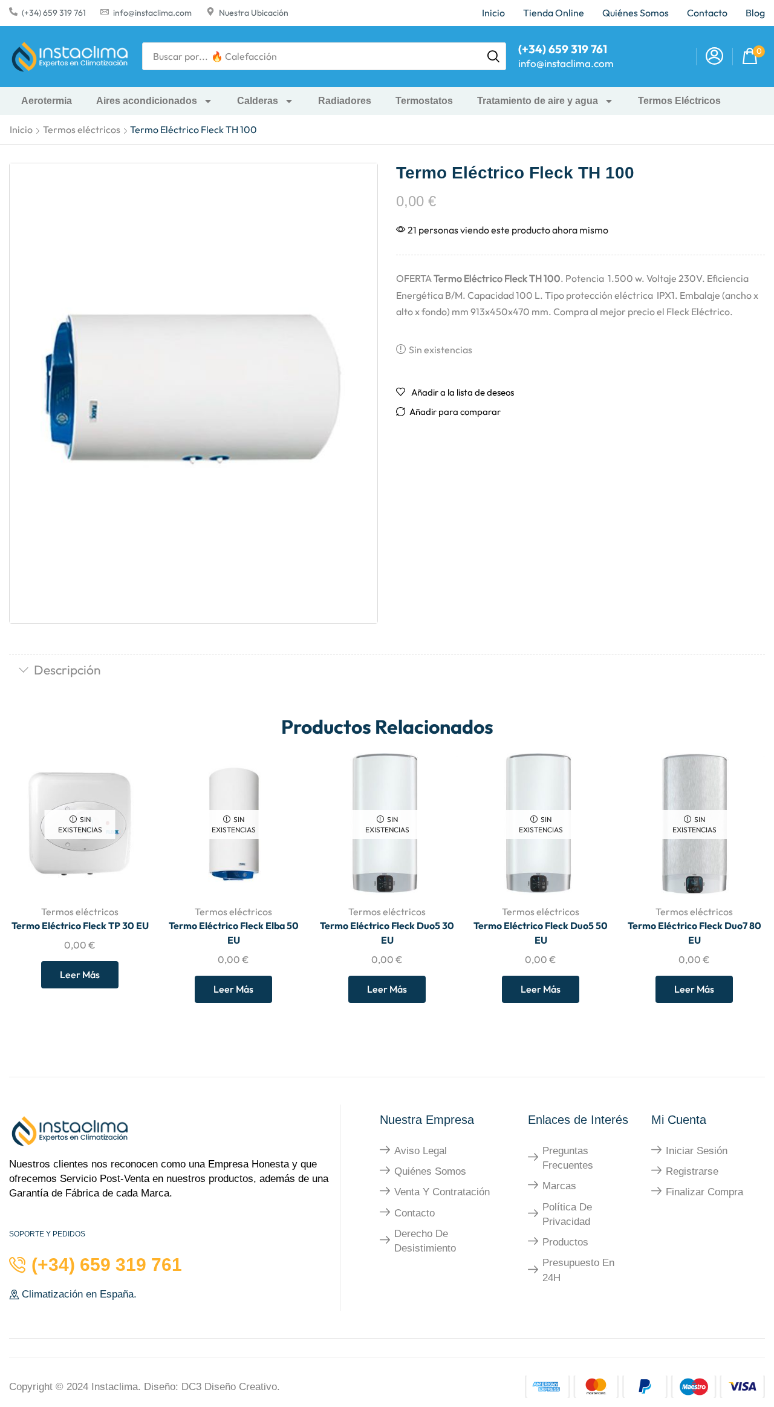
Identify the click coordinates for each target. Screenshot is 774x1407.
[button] (714, 56)
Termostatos (424, 101)
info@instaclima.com (152, 12)
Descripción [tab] (67, 669)
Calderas (257, 101)
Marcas (559, 1186)
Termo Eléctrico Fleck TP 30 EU (80, 925)
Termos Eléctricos (679, 101)
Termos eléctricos (81, 129)
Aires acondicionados (146, 101)
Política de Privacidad (567, 1214)
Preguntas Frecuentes (567, 1158)
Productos (565, 1242)
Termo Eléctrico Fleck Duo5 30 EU (387, 932)
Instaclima (114, 1386)
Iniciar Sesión (696, 1151)
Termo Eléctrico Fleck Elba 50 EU (234, 932)
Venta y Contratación (442, 1192)
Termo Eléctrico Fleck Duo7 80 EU (694, 932)
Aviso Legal (420, 1151)
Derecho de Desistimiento (425, 1241)
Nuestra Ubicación (253, 12)
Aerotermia (46, 101)
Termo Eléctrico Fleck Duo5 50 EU (540, 932)
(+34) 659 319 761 (54, 12)
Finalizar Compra (704, 1192)
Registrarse (692, 1171)
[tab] (387, 671)
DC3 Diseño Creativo (229, 1386)
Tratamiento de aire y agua (537, 101)
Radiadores (344, 101)
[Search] (493, 56)
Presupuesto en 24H (578, 1270)
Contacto (414, 1213)
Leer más (80, 974)
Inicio (21, 129)
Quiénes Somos (430, 1171)
